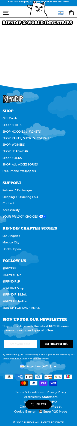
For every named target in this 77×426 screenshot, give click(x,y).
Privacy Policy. (50, 229)
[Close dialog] (72, 195)
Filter (42, 404)
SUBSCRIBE (56, 223)
